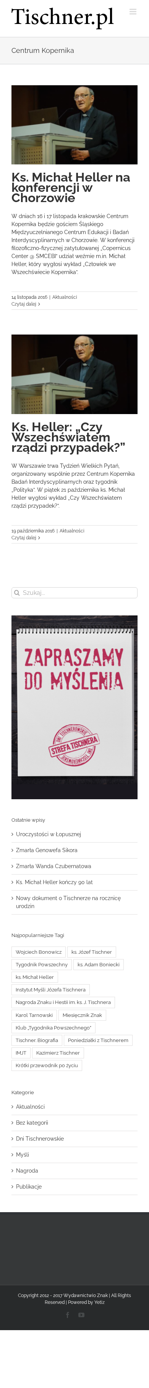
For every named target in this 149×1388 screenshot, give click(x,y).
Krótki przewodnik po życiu (47, 1065)
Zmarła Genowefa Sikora (47, 850)
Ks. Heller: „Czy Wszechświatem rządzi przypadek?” (68, 437)
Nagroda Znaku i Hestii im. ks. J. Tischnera (63, 1002)
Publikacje (29, 1187)
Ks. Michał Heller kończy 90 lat (54, 882)
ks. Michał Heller (35, 977)
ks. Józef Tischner (91, 952)
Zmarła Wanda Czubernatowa (53, 866)
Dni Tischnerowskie (40, 1139)
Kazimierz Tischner (58, 1053)
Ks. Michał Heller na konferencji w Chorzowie (70, 187)
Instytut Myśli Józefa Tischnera (51, 990)
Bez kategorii (32, 1123)
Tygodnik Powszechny (42, 964)
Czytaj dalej (23, 304)
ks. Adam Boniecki (99, 964)
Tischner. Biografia (37, 1040)
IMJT (21, 1053)
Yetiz (99, 1302)
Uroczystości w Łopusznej (48, 834)
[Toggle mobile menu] (134, 12)
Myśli (22, 1155)
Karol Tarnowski (34, 1015)
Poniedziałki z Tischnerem (98, 1040)
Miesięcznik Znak (82, 1015)
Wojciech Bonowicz (39, 952)
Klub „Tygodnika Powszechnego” (53, 1028)
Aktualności (64, 297)
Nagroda (27, 1171)
